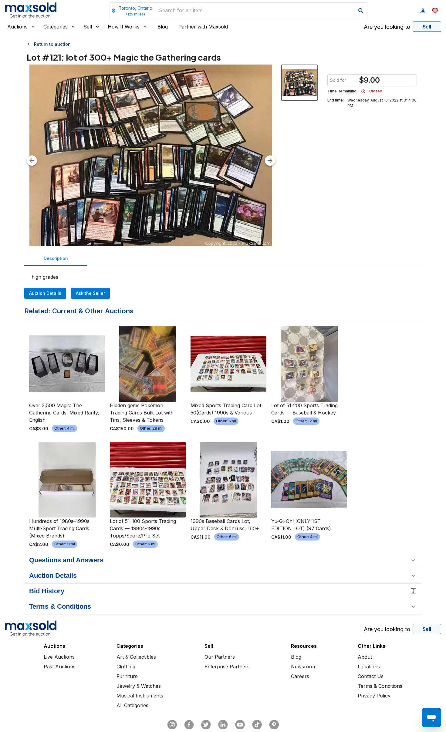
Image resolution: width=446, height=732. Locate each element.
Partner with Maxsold (203, 27)
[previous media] (32, 160)
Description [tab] (56, 258)
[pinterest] (274, 724)
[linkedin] (223, 724)
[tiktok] (257, 724)
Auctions (17, 27)
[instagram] (172, 724)
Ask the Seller (90, 293)
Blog (162, 27)
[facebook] (189, 724)
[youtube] (240, 724)
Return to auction (52, 44)
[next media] (270, 160)
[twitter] (206, 724)
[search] (361, 11)
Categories (55, 27)
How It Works (124, 27)
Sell (87, 27)
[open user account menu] (423, 10)
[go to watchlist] (435, 10)
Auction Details (45, 293)
